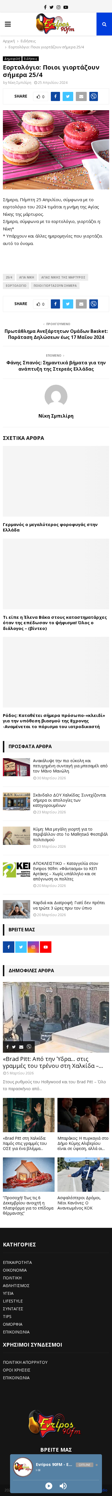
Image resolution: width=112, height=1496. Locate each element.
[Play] (49, 1486)
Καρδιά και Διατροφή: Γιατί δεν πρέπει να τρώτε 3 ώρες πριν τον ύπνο (69, 905)
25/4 (9, 277)
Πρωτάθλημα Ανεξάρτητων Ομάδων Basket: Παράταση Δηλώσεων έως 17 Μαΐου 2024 (56, 334)
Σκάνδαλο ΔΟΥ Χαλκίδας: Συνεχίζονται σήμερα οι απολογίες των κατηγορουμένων (69, 800)
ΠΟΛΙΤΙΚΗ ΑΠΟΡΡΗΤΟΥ (25, 1362)
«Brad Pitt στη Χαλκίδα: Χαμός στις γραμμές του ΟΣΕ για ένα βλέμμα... (25, 1143)
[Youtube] (65, 7)
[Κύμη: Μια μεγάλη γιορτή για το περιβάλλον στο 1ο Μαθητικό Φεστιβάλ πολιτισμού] (16, 836)
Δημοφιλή (12, 59)
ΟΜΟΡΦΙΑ (12, 1324)
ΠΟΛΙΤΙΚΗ (12, 1277)
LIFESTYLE (13, 1301)
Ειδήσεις (30, 59)
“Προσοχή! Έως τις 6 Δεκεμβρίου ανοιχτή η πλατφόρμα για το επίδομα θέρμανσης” (28, 1205)
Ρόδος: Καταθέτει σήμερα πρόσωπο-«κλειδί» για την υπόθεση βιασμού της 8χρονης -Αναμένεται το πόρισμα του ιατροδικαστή (54, 720)
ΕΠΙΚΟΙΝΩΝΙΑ (16, 1332)
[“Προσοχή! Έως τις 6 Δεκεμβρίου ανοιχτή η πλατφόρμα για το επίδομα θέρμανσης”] (29, 1174)
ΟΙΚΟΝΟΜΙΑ (15, 1270)
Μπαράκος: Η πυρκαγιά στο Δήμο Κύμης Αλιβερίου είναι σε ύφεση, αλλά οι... (83, 1143)
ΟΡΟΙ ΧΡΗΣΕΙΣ (16, 1370)
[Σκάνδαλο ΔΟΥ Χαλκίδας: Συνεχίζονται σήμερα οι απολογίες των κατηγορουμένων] (16, 802)
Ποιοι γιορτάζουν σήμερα (55, 286)
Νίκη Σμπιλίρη (19, 82)
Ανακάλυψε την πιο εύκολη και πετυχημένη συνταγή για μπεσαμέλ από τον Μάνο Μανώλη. (70, 766)
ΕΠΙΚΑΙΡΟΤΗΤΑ (17, 1262)
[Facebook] (45, 7)
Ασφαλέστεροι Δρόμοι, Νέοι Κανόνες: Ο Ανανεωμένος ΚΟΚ (79, 1203)
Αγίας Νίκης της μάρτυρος (63, 277)
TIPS (7, 1316)
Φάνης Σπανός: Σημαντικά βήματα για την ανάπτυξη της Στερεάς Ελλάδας (56, 365)
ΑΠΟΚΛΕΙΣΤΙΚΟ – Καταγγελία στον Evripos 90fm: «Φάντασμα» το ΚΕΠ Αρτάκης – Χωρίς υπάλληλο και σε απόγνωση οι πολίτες (65, 871)
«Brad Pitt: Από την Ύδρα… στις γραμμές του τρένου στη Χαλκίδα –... (53, 1062)
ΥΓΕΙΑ (8, 1293)
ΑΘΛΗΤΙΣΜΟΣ (16, 1285)
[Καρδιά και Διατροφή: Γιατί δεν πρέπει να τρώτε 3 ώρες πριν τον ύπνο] (16, 909)
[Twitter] (51, 7)
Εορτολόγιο (16, 286)
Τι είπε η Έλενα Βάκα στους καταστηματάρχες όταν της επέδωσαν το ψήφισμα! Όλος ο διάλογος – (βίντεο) (55, 622)
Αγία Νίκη (26, 277)
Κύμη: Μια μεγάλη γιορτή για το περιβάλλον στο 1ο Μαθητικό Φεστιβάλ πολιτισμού (70, 834)
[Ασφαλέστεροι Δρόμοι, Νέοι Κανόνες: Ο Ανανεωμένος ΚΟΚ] (83, 1174)
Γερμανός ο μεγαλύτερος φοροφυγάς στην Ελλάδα (50, 527)
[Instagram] (59, 7)
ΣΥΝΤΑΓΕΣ (13, 1308)
